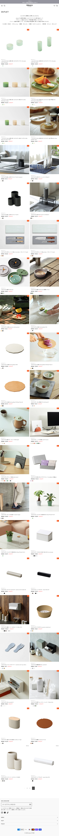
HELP (2, 820)
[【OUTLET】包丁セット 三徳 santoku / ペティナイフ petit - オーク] (31, 255)
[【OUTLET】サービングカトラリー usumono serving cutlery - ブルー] (2, 668)
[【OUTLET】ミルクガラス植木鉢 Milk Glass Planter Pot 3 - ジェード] (2, 555)
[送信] (30, 804)
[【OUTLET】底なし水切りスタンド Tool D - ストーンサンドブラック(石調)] (2, 218)
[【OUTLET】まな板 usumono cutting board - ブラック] (2, 330)
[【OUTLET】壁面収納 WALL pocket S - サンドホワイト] (34, 668)
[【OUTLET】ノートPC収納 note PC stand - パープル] (35, 443)
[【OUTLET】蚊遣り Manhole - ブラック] (1, 293)
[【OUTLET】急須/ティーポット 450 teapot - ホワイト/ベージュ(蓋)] (1, 443)
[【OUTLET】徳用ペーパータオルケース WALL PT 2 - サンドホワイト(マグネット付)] (7, 630)
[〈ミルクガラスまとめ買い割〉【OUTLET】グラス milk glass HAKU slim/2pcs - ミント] (32, 65)
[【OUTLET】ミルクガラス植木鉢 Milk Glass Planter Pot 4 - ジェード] (32, 518)
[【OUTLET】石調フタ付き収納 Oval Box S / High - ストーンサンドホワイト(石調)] (1, 743)
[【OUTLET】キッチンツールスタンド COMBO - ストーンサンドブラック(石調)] (2, 780)
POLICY (3, 823)
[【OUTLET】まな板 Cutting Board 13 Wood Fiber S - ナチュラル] (31, 368)
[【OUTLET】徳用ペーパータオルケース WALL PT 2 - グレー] (10, 630)
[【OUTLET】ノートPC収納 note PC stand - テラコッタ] (34, 443)
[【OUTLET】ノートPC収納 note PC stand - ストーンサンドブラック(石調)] (38, 443)
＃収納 (30, 24)
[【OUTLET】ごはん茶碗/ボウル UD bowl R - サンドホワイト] (31, 405)
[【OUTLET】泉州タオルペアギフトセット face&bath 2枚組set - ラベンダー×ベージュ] (31, 480)
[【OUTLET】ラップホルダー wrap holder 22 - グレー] (37, 593)
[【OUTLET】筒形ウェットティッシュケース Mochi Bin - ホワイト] (31, 705)
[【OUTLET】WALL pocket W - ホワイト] (5, 705)
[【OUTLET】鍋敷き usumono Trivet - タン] (31, 743)
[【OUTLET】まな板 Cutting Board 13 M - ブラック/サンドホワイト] (2, 368)
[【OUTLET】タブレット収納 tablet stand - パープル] (5, 480)
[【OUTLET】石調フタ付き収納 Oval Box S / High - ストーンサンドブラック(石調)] (2, 743)
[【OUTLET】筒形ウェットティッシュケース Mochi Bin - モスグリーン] (35, 705)
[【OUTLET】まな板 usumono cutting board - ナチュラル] (1, 330)
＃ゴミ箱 (4, 24)
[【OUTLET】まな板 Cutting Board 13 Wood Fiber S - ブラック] (32, 368)
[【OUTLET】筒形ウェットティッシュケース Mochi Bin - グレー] (34, 705)
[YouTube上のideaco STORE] (5, 812)
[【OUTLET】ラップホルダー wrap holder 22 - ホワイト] (31, 593)
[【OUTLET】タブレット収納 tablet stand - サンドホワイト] (1, 480)
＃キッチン (25, 24)
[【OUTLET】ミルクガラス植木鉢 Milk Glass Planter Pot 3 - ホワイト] (1, 555)
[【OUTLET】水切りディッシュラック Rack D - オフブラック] (32, 180)
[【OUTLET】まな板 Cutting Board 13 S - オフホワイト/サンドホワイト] (31, 330)
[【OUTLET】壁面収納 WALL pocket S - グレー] (31, 668)
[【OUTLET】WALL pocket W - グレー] (4, 705)
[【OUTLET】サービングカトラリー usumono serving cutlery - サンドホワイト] (1, 668)
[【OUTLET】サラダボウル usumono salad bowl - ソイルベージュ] (32, 630)
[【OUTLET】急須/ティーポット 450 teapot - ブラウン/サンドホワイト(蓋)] (4, 443)
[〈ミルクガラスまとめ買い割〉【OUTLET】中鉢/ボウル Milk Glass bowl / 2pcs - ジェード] (2, 104)
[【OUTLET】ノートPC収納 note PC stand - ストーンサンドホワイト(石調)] (40, 443)
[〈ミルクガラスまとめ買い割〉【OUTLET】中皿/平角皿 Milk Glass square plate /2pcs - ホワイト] (31, 104)
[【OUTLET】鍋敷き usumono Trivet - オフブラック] (32, 743)
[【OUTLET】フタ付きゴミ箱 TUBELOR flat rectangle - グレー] (37, 555)
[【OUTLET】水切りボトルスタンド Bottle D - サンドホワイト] (32, 218)
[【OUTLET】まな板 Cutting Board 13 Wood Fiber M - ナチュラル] (1, 405)
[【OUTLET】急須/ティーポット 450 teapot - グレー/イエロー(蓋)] (2, 443)
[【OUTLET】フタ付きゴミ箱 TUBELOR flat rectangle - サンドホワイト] (32, 555)
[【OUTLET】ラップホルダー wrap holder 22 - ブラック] (35, 593)
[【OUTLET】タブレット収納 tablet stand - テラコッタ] (4, 480)
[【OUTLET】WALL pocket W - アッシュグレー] (1, 705)
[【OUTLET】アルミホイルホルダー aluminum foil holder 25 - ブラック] (4, 593)
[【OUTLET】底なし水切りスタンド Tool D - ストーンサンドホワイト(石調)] (1, 218)
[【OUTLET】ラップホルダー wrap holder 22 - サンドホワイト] (34, 593)
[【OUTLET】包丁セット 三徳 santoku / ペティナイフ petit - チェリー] (32, 255)
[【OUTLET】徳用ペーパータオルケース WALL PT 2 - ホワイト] (1, 630)
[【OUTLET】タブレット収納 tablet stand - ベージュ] (2, 480)
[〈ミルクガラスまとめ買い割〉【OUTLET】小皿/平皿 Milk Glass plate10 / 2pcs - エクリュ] (34, 143)
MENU (2, 817)
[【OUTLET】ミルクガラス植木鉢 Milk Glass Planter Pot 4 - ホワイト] (31, 518)
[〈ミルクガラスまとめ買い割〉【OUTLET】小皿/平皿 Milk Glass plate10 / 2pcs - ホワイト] (31, 143)
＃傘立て (9, 24)
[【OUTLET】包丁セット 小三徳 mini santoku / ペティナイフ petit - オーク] (1, 255)
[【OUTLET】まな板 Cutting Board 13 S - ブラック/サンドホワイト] (32, 330)
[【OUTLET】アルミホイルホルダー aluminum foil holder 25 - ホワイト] (5, 593)
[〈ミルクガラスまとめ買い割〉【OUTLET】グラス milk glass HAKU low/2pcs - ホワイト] (1, 65)
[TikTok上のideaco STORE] (8, 812)
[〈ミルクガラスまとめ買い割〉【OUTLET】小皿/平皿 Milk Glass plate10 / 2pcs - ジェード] (32, 143)
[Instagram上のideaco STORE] (2, 812)
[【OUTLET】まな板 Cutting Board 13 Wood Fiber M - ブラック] (2, 405)
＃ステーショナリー (36, 24)
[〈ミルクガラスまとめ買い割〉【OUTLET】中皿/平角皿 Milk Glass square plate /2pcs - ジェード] (32, 104)
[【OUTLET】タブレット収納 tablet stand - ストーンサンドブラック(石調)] (10, 480)
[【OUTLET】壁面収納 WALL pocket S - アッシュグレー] (32, 668)
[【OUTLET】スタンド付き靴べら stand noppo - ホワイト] (4, 518)
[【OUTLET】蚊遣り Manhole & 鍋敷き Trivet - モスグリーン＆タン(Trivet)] (32, 293)
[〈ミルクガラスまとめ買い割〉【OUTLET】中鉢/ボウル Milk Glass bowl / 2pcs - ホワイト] (1, 104)
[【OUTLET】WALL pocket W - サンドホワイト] (2, 705)
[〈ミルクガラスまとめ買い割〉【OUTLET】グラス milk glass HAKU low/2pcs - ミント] (2, 65)
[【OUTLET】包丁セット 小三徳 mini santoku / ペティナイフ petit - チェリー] (2, 255)
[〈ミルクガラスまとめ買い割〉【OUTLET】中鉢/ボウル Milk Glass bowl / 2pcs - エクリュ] (4, 104)
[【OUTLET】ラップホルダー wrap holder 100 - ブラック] (32, 780)
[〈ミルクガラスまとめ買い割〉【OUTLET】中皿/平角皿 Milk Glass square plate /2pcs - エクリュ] (34, 104)
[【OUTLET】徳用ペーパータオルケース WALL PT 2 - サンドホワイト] (2, 630)
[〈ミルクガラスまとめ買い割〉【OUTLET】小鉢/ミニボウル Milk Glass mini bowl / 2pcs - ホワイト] (1, 143)
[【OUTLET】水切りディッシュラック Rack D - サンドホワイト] (31, 180)
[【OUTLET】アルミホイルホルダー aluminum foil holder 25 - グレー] (2, 593)
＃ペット (49, 24)
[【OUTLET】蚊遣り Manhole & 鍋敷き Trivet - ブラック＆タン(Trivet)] (31, 293)
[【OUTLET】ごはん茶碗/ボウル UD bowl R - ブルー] (32, 405)
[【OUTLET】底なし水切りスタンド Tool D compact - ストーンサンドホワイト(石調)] (1, 180)
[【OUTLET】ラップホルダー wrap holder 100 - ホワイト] (31, 780)
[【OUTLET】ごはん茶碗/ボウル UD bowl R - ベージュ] (34, 405)
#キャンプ (54, 24)
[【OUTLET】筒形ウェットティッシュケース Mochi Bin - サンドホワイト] (32, 705)
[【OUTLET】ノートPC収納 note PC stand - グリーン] (37, 443)
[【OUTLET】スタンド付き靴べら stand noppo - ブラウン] (2, 518)
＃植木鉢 (44, 24)
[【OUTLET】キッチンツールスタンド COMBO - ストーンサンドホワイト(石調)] (1, 780)
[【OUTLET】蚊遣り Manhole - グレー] (4, 293)
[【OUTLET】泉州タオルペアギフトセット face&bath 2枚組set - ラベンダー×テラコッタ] (32, 480)
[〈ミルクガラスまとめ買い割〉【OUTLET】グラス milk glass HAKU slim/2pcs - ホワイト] (31, 65)
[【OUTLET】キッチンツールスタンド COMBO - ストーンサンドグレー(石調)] (4, 780)
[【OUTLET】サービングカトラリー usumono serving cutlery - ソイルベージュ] (4, 668)
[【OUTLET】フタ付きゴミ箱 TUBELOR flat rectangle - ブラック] (34, 555)
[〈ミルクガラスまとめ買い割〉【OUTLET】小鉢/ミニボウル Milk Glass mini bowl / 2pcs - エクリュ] (4, 143)
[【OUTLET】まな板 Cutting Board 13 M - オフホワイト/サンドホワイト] (1, 368)
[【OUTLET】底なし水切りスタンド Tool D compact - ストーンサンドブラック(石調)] (2, 180)
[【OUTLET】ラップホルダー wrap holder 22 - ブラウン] (32, 593)
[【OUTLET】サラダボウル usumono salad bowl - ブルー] (31, 630)
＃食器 (20, 24)
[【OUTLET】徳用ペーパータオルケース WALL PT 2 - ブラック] (4, 630)
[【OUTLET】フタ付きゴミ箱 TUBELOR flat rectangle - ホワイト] (31, 555)
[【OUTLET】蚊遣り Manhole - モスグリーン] (2, 293)
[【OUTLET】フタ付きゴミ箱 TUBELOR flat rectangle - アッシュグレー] (35, 555)
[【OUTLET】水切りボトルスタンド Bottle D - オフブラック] (31, 218)
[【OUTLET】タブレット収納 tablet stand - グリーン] (7, 480)
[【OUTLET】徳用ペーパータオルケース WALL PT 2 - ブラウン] (5, 630)
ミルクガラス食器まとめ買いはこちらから (29, 15)
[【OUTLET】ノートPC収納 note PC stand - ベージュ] (32, 443)
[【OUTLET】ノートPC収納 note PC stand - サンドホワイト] (31, 443)
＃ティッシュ (15, 24)
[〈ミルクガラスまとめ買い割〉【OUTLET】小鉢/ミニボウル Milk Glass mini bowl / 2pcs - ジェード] (2, 143)
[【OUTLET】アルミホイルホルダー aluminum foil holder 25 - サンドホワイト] (1, 593)
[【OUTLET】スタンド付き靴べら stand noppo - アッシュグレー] (1, 518)
